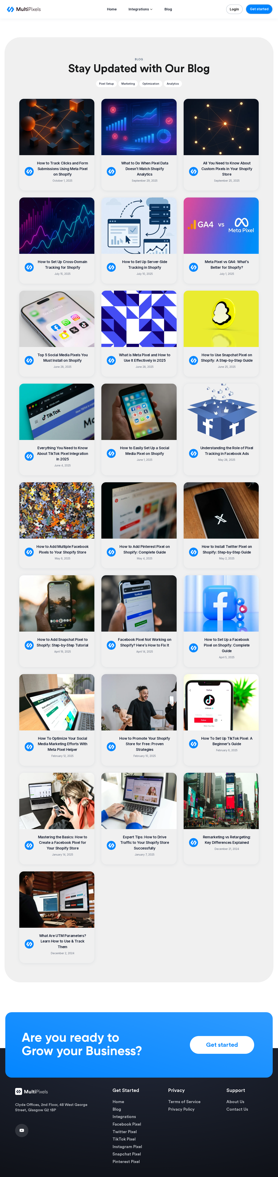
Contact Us (237, 1109)
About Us (235, 1102)
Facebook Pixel (127, 1124)
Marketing (128, 83)
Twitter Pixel (125, 1132)
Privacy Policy (181, 1109)
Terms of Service (184, 1102)
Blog (168, 9)
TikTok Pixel (124, 1139)
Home (112, 9)
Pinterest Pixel (126, 1162)
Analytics (173, 83)
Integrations (139, 9)
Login (234, 9)
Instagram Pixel (127, 1147)
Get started (259, 9)
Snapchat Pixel (127, 1154)
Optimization (150, 83)
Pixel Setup (106, 83)
